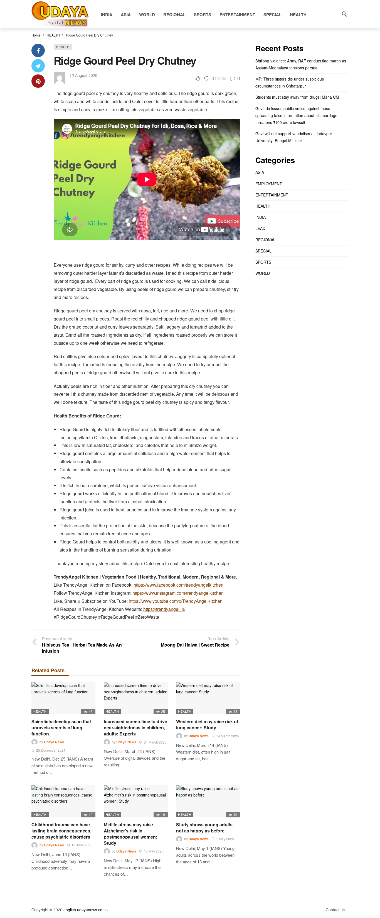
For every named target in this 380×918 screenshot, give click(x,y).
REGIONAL (265, 239)
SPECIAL (263, 251)
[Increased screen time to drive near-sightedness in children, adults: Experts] (136, 698)
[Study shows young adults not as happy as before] (208, 801)
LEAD (260, 228)
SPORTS (263, 262)
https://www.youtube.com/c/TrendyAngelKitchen (176, 601)
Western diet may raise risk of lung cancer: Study (207, 724)
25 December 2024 (50, 750)
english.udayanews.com (84, 909)
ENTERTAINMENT (271, 195)
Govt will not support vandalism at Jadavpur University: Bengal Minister (293, 137)
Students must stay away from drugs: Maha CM (297, 97)
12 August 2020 (83, 75)
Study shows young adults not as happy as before (204, 827)
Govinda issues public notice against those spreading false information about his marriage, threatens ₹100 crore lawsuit (297, 115)
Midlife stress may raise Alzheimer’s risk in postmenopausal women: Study (130, 833)
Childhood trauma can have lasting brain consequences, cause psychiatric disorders (61, 830)
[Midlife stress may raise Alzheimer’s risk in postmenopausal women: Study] (136, 801)
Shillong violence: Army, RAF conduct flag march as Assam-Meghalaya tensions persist (300, 64)
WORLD (262, 273)
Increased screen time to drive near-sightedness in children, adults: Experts (135, 727)
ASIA (259, 172)
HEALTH (63, 46)
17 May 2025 (154, 851)
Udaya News (54, 742)
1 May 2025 (225, 838)
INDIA (260, 217)
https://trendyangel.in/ (164, 609)
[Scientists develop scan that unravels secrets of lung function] (63, 698)
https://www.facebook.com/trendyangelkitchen (178, 585)
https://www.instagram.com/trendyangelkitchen (178, 593)
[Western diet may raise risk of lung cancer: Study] (208, 698)
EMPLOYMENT (268, 183)
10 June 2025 (81, 844)
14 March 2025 (227, 736)
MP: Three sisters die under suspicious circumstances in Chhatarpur (289, 82)
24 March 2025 (155, 742)
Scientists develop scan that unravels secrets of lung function (61, 727)
